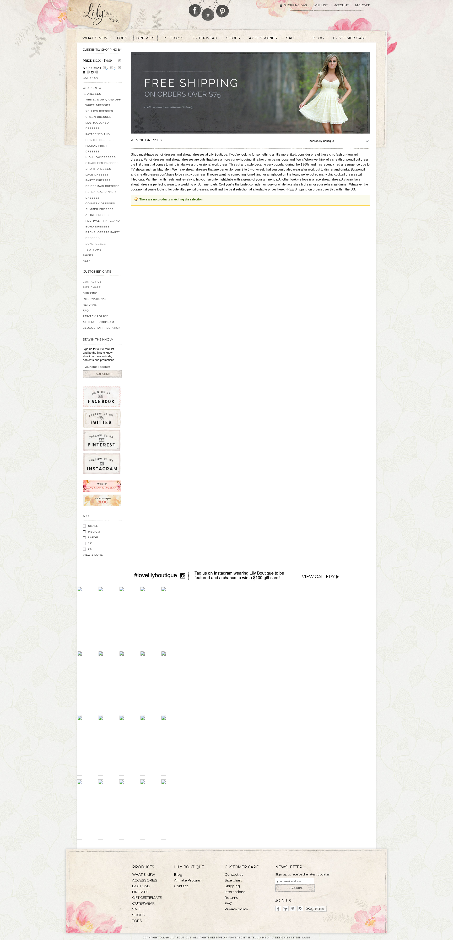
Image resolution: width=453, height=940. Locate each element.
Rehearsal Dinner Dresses (100, 194)
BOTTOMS (94, 249)
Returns (90, 304)
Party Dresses (97, 180)
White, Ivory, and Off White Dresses (103, 102)
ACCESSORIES (144, 880)
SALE (87, 261)
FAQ (86, 310)
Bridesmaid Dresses (102, 186)
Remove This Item (119, 60)
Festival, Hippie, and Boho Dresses (102, 223)
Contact (181, 886)
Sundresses (95, 243)
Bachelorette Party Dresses (102, 235)
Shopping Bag (295, 5)
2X (90, 549)
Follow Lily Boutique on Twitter (208, 10)
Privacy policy (236, 909)
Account (341, 5)
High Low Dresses (100, 157)
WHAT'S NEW (92, 88)
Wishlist (321, 5)
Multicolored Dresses (97, 125)
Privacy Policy (95, 316)
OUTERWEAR (143, 903)
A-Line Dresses (98, 215)
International (94, 299)
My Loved (362, 5)
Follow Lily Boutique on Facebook (194, 8)
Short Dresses (98, 168)
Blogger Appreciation (102, 327)
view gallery (318, 576)
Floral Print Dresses (96, 148)
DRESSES (94, 93)
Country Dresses (100, 203)
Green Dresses (98, 116)
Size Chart (92, 287)
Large (93, 537)
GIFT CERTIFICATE (147, 897)
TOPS (137, 920)
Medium (94, 531)
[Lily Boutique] (107, 16)
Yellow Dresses (99, 111)
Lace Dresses (97, 174)
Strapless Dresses (102, 163)
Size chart (233, 880)
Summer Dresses (99, 209)
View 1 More (93, 554)
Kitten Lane (300, 937)
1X (90, 543)
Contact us (234, 874)
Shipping (90, 293)
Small (93, 525)
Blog (178, 874)
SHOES (88, 255)
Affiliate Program (98, 322)
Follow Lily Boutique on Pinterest (223, 9)
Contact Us (92, 281)
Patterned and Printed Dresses (99, 137)
